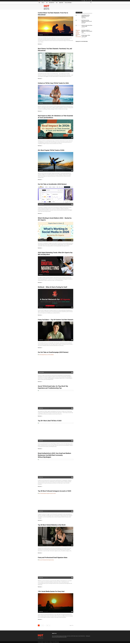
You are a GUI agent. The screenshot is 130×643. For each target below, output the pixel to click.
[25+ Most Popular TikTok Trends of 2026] (55, 162)
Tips (39, 2)
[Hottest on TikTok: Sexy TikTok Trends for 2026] (55, 94)
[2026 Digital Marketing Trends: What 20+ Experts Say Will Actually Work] (55, 266)
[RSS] (88, 0)
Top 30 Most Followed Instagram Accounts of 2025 (54, 491)
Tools (43, 2)
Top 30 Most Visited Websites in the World (51, 525)
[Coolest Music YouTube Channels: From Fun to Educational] (55, 26)
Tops (57, 2)
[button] (91, 2)
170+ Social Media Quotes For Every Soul (51, 591)
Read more (40, 78)
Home (38, 0)
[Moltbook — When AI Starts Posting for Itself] (55, 298)
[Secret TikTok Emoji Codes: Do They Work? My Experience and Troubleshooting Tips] (55, 399)
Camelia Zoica (41, 34)
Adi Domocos (41, 137)
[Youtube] (91, 0)
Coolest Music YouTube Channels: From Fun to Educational (86, 16)
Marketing (61, 2)
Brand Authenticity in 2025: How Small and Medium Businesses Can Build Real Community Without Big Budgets (54, 455)
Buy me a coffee (42, 0)
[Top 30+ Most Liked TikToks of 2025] (55, 432)
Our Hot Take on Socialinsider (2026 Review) (52, 184)
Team (46, 0)
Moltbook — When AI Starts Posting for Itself (52, 287)
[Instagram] (83, 0)
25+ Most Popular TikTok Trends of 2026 (51, 150)
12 (47, 625)
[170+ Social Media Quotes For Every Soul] (55, 603)
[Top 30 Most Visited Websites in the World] (55, 536)
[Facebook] (81, 0)
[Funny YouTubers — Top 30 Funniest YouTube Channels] (55, 331)
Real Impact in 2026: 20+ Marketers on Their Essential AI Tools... (87, 31)
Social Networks (68, 2)
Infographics (51, 2)
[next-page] (49, 625)
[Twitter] (89, 0)
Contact (51, 0)
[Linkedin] (84, 0)
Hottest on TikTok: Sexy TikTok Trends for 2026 (53, 83)
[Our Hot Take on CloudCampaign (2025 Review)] (55, 364)
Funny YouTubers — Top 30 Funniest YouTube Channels (55, 319)
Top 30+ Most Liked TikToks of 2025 (49, 420)
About (48, 0)
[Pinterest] (86, 0)
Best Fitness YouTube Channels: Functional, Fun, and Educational (87, 21)
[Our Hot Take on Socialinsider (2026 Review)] (55, 195)
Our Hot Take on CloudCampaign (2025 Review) (53, 352)
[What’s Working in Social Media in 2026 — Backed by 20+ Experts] (55, 231)
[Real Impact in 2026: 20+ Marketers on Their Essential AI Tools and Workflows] (55, 129)
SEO (47, 2)
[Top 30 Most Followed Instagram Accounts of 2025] (55, 502)
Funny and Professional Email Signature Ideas (52, 557)
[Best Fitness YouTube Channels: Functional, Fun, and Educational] (55, 62)
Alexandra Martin (41, 204)
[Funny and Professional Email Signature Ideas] (55, 569)
